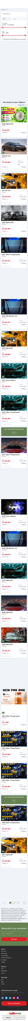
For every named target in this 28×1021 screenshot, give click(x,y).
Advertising (4, 953)
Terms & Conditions (6, 957)
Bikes (2, 981)
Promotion (4, 960)
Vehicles (6, 9)
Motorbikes (4, 971)
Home (2, 9)
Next (24, 902)
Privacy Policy (4, 955)
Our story (3, 951)
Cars (2, 968)
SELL (14, 432)
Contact (3, 962)
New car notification (14, 1003)
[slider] (2, 27)
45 (18, 902)
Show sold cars (6, 14)
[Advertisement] (14, 57)
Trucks (3, 973)
